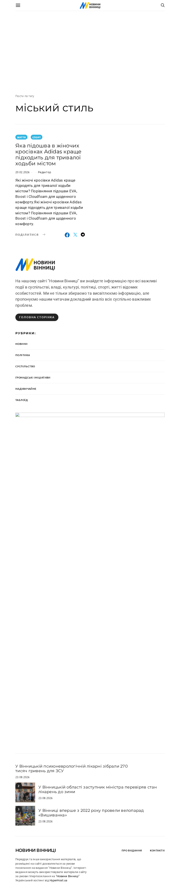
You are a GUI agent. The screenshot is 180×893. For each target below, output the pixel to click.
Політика (22, 355)
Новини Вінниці (35, 850)
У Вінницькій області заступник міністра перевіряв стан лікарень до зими (97, 789)
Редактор (44, 172)
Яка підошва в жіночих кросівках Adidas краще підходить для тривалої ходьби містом (48, 154)
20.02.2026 (22, 172)
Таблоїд (21, 400)
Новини (21, 344)
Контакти (157, 850)
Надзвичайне (25, 389)
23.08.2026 (22, 777)
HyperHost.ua (58, 880)
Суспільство (25, 366)
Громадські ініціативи (32, 377)
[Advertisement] (90, 52)
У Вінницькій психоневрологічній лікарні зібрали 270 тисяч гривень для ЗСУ (71, 768)
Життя (21, 137)
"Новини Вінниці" (67, 876)
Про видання (132, 850)
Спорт (36, 137)
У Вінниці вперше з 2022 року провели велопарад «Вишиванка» (91, 812)
